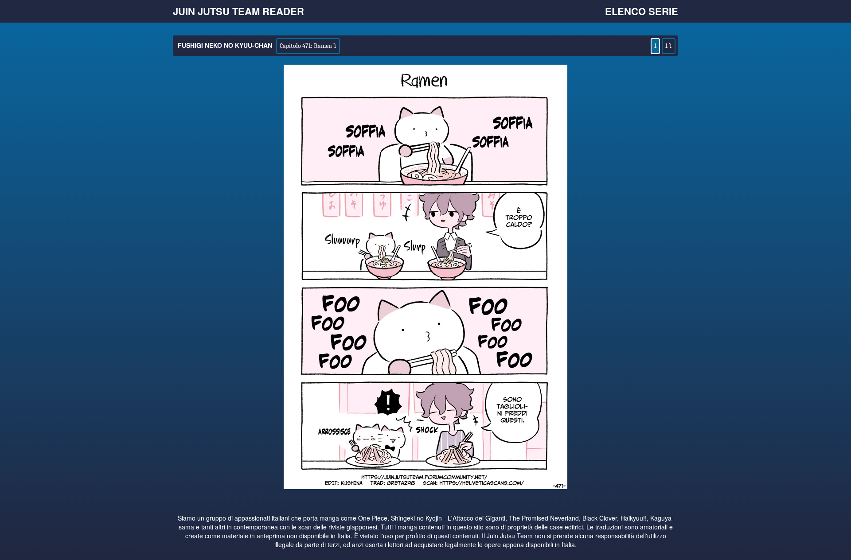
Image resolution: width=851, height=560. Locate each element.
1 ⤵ (668, 46)
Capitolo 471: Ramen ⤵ (308, 46)
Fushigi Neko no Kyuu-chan (225, 45)
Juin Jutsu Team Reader (238, 11)
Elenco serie (641, 11)
